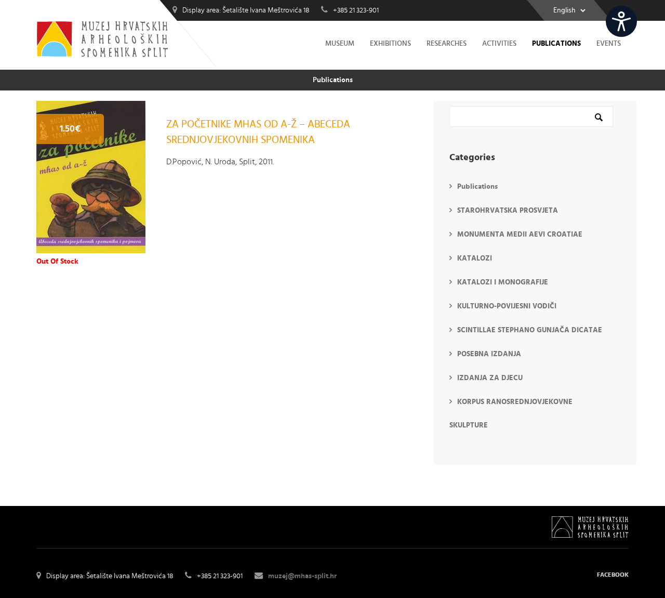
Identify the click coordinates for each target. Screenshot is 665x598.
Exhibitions (390, 43)
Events (608, 43)
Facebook (613, 574)
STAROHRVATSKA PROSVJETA (507, 210)
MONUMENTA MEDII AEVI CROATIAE (519, 234)
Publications (556, 43)
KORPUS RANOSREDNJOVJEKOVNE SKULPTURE (511, 413)
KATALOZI (474, 258)
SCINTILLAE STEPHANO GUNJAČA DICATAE (529, 330)
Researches (447, 43)
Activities (499, 43)
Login (651, 14)
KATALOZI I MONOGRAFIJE (502, 282)
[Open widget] (621, 21)
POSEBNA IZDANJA (489, 354)
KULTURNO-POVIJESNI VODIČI (506, 306)
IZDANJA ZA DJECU (490, 378)
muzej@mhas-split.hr (302, 576)
